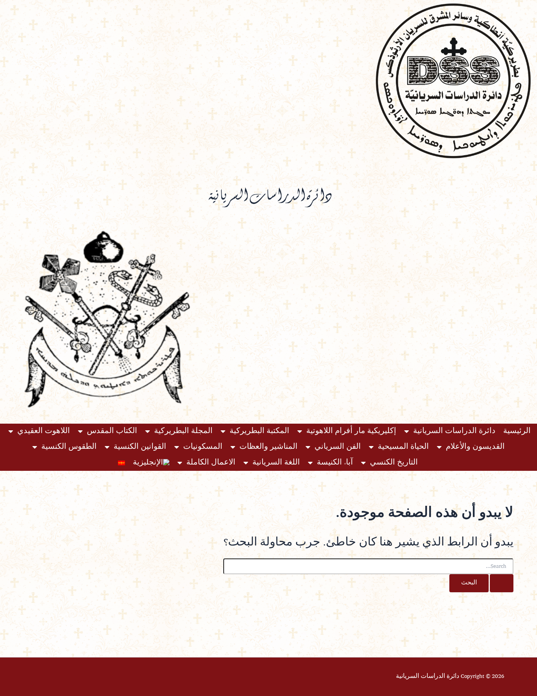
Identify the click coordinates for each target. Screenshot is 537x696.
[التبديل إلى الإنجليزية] (151, 463)
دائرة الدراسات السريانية (454, 431)
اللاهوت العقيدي (43, 431)
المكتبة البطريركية (259, 431)
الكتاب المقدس (112, 431)
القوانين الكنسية (140, 447)
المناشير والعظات (268, 447)
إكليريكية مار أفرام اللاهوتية (351, 431)
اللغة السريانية (276, 462)
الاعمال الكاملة (210, 462)
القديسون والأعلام (475, 447)
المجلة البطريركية (183, 431)
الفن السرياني (337, 447)
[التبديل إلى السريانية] (121, 463)
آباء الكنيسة (335, 462)
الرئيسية (517, 431)
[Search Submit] (501, 583)
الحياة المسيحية (403, 447)
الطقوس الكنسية (69, 447)
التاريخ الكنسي (394, 462)
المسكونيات (203, 447)
